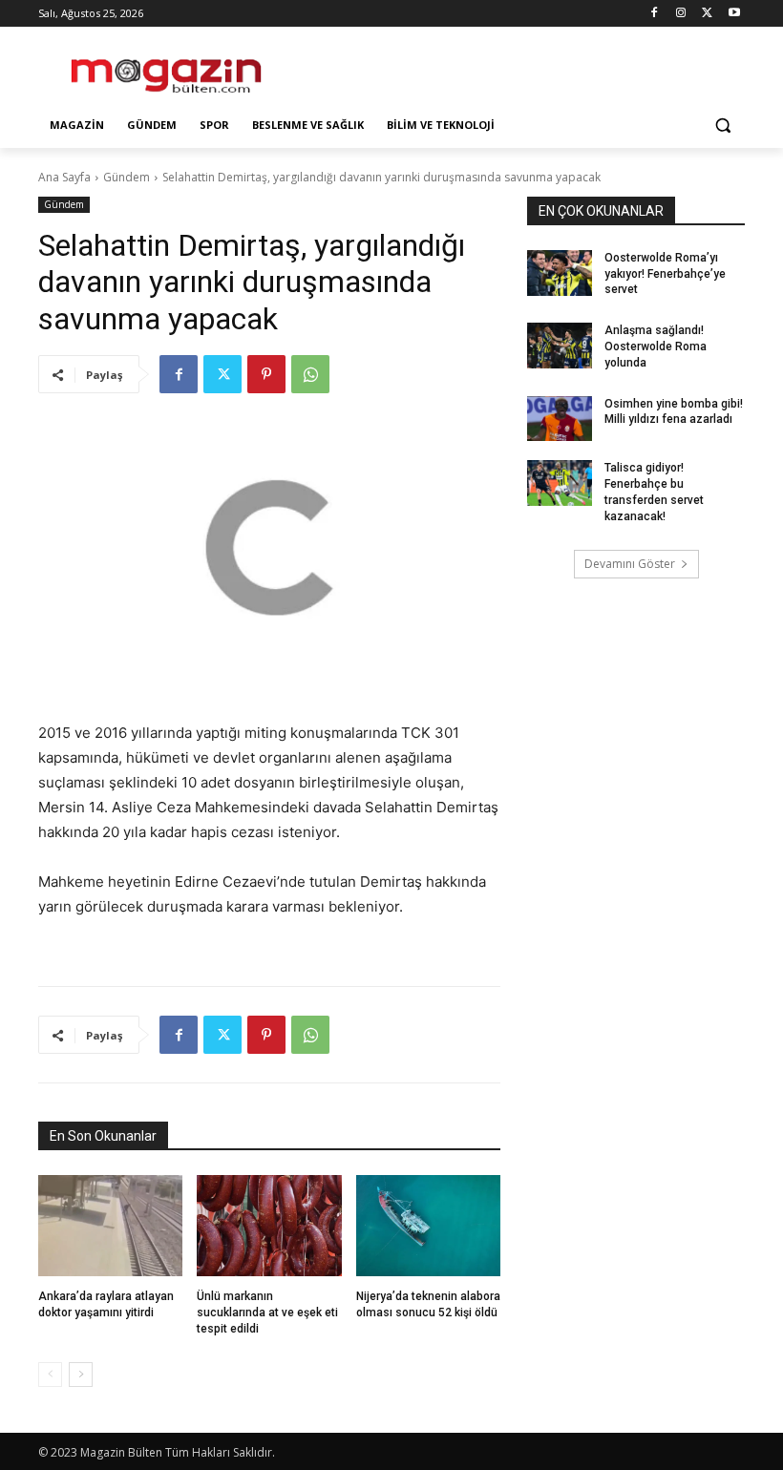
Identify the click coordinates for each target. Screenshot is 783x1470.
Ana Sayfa (64, 177)
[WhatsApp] (310, 374)
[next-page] (81, 1374)
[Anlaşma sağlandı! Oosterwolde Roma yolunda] (559, 345)
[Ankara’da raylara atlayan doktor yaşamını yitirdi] (110, 1225)
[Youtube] (734, 14)
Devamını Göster (629, 564)
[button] (722, 125)
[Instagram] (681, 14)
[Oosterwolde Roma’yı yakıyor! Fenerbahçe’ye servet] (559, 273)
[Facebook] (655, 14)
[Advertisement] (521, 67)
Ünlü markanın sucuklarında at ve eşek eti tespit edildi (267, 1312)
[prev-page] (50, 1374)
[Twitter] (707, 14)
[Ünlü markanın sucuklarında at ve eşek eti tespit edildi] (269, 1225)
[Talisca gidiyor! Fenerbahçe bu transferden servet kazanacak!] (559, 483)
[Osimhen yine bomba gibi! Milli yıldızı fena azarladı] (559, 419)
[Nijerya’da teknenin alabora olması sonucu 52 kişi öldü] (428, 1225)
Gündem (126, 177)
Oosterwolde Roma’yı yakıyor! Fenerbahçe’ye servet (665, 274)
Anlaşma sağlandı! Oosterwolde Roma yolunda (655, 346)
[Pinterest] (266, 374)
